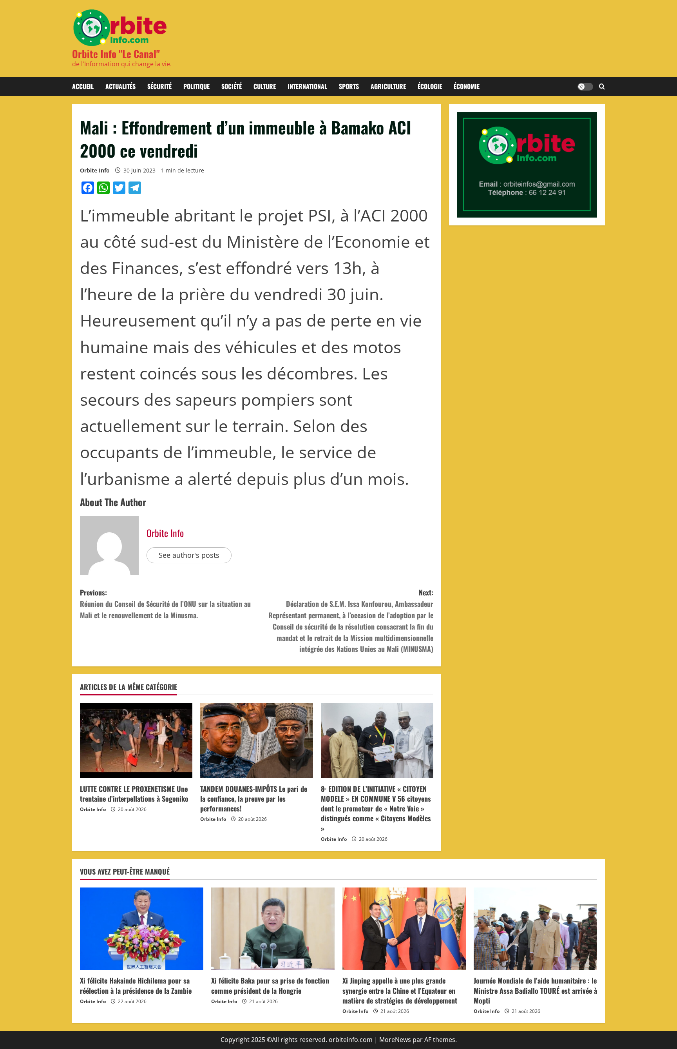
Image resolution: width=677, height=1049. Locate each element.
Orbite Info (95, 170)
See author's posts (189, 555)
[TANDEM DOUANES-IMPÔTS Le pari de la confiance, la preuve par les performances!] (256, 740)
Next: (350, 620)
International (307, 86)
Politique (196, 86)
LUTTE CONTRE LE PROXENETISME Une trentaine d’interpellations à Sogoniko (134, 794)
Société (231, 86)
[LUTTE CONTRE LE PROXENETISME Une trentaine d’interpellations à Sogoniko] (136, 740)
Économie (467, 86)
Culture (264, 86)
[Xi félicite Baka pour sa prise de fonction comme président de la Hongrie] (273, 928)
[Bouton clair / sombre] (585, 87)
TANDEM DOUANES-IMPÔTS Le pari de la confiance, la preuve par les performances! (253, 798)
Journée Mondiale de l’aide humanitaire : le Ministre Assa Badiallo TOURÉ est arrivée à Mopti (535, 990)
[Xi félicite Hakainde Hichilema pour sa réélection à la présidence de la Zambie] (141, 928)
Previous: (165, 603)
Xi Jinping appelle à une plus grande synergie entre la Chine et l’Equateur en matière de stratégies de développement (399, 990)
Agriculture (388, 86)
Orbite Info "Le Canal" (116, 53)
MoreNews (395, 1039)
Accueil (83, 86)
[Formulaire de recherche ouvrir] (602, 86)
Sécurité (159, 86)
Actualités (120, 86)
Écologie (430, 86)
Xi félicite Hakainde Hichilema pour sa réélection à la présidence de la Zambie (136, 985)
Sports (349, 86)
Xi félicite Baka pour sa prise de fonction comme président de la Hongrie (270, 985)
